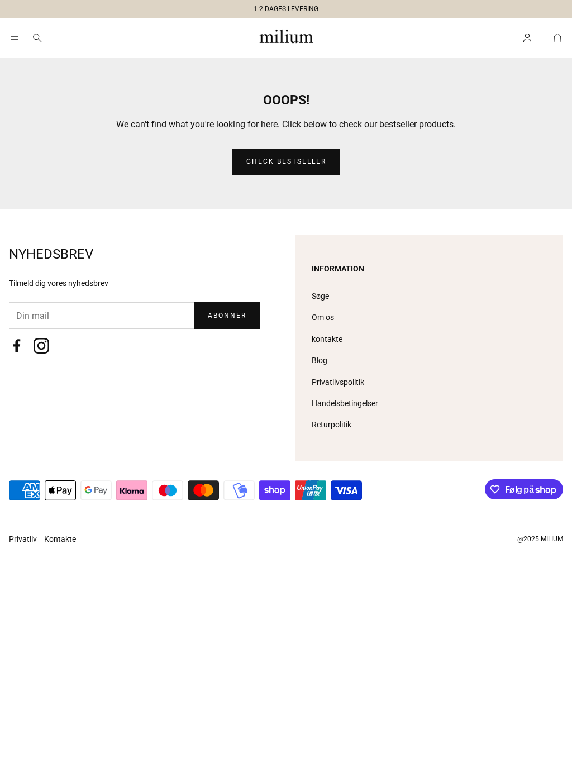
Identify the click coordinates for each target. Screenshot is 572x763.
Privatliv (24, 539)
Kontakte (60, 539)
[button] (281, 6)
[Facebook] (17, 346)
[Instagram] (41, 346)
